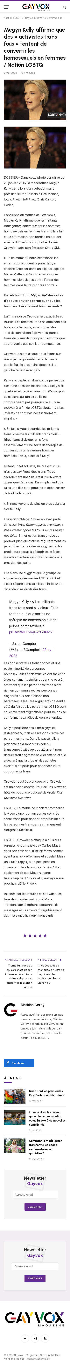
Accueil (8, 17)
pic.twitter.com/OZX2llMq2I (31, 632)
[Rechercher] (64, 7)
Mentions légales (14, 1358)
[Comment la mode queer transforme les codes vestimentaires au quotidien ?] (14, 1145)
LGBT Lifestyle (23, 17)
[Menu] (6, 7)
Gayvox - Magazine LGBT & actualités (37, 1355)
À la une (12, 1078)
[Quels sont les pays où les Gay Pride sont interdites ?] (14, 1096)
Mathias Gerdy (33, 1005)
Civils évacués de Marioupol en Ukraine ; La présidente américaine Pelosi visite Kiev (51, 974)
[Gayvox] (36, 7)
